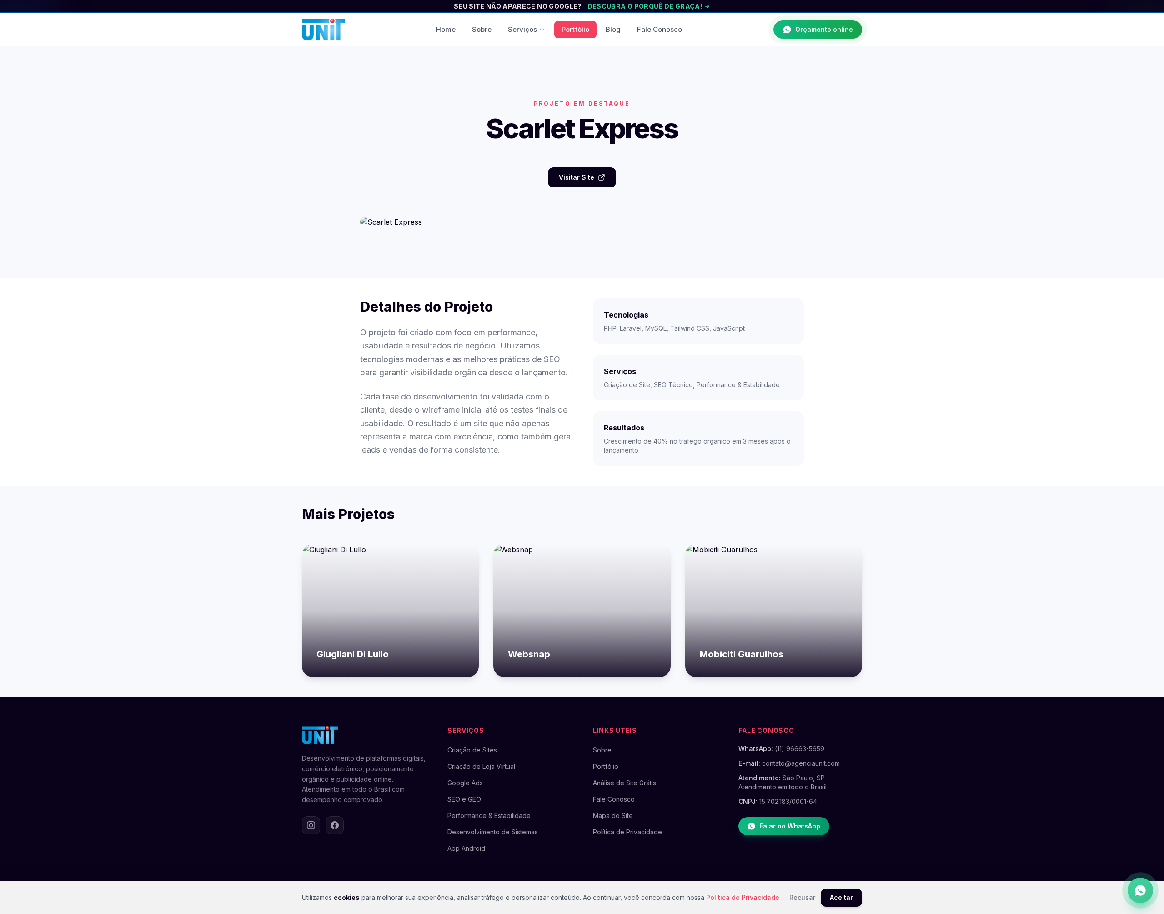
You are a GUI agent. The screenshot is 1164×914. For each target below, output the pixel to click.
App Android (466, 848)
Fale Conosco (659, 29)
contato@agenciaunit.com (801, 763)
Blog (613, 29)
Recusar (802, 897)
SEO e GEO (464, 799)
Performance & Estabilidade (489, 815)
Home (446, 29)
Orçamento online (824, 29)
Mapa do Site (613, 815)
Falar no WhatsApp (789, 826)
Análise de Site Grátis (624, 783)
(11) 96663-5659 (799, 748)
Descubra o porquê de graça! (644, 6)
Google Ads (465, 783)
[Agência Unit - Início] (323, 29)
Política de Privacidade (627, 832)
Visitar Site (576, 177)
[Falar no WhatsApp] (1140, 890)
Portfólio (575, 29)
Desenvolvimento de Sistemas (492, 832)
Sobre (482, 29)
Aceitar (841, 897)
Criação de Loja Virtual (481, 766)
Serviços (522, 29)
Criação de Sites (472, 750)
